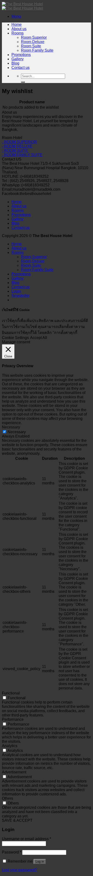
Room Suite (31, 46)
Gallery (17, 59)
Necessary (17, 432)
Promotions (21, 55)
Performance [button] (13, 719)
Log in (40, 861)
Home (16, 24)
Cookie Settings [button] (15, 338)
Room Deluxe (32, 42)
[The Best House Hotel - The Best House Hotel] (22, 6)
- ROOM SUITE (15, 151)
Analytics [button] (9, 746)
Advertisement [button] (14, 772)
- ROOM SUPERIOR (19, 142)
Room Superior (34, 37)
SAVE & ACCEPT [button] (17, 820)
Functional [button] (11, 693)
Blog (15, 63)
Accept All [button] (38, 338)
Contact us (20, 68)
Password (11, 852)
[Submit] (23, 82)
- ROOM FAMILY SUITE (22, 155)
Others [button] (7, 798)
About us (18, 29)
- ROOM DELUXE (17, 146)
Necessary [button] (11, 427)
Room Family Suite (37, 50)
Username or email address (26, 839)
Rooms (17, 33)
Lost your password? (19, 870)
